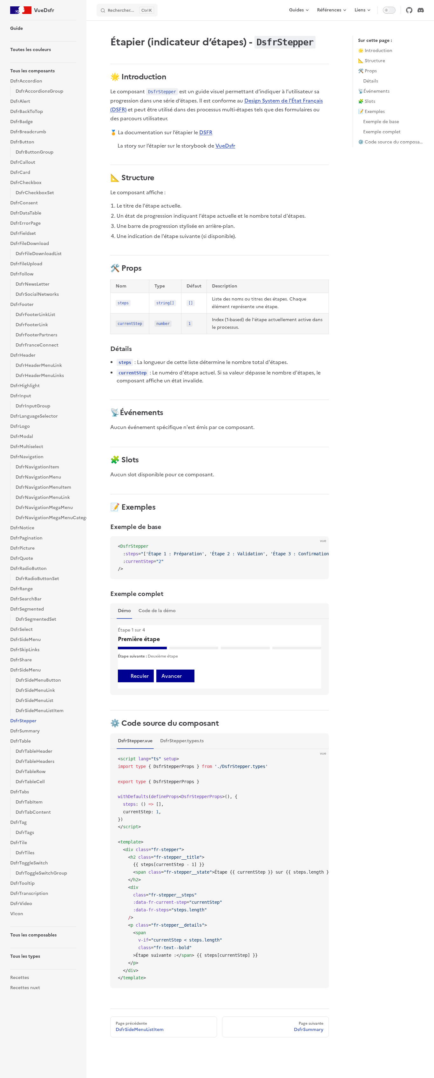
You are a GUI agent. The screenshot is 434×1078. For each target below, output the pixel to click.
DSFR (205, 132)
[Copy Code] (318, 546)
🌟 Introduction (375, 50)
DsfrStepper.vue (135, 740)
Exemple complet (382, 132)
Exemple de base (381, 121)
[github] (409, 10)
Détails (370, 81)
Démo (124, 610)
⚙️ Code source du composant (391, 142)
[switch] (389, 10)
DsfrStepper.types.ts (182, 740)
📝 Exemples (371, 111)
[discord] (420, 10)
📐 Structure (371, 60)
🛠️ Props (367, 71)
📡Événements (374, 91)
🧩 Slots (366, 101)
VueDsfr (225, 145)
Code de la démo (157, 610)
